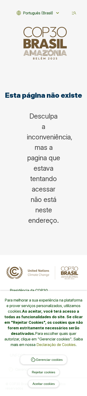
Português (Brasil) (38, 13)
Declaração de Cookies (56, 344)
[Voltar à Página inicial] (45, 43)
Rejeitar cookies (43, 372)
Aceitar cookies (43, 384)
